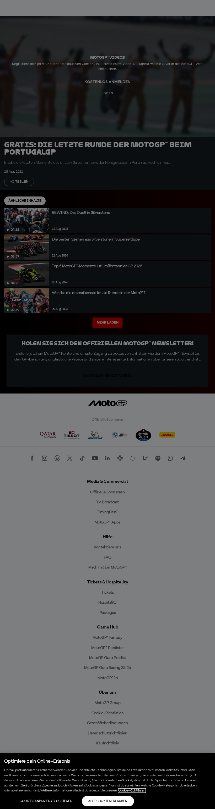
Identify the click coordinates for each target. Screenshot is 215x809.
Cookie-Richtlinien (131, 790)
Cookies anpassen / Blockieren (46, 801)
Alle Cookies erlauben (107, 801)
